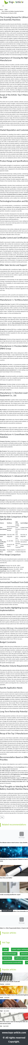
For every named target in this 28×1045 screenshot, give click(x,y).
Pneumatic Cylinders (7, 910)
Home (1, 9)
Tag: (2, 817)
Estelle (1, 997)
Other (6, 9)
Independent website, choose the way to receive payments (13, 1008)
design (6, 949)
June (1, 1026)
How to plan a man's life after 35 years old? (10, 981)
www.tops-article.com (14, 1032)
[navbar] (3, 6)
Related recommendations (14, 825)
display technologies (10, 954)
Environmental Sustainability (13, 962)
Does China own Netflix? (6, 878)
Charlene (2, 984)
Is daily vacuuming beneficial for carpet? (10, 894)
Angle (1, 1011)
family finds (7, 958)
